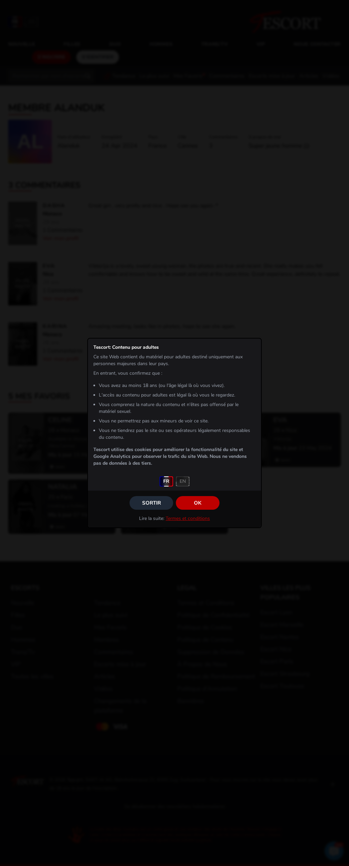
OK (197, 502)
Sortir (151, 502)
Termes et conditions (188, 518)
